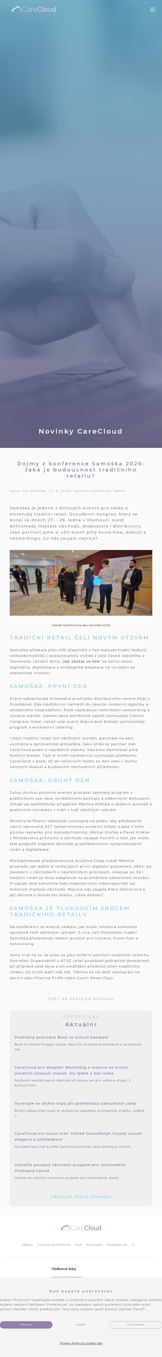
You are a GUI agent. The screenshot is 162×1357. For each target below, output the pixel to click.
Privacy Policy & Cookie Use (81, 1343)
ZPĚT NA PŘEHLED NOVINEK (81, 999)
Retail (120, 491)
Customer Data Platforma (66, 1277)
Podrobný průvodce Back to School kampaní (62, 1037)
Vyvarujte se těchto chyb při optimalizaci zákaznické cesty (76, 1103)
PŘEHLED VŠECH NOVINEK (81, 1197)
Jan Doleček (34, 491)
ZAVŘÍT (81, 1324)
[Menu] (152, 9)
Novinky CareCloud (92, 491)
